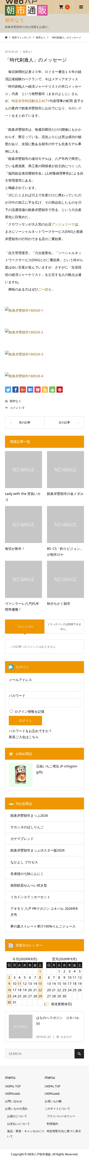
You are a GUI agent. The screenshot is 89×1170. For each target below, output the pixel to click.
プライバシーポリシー (61, 1116)
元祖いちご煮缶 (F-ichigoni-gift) (57, 769)
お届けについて (17, 1116)
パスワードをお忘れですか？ (30, 731)
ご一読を (45, 289)
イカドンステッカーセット (30, 897)
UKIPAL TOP (13, 1086)
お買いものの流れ (16, 1109)
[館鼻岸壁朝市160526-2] (24, 332)
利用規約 (52, 1124)
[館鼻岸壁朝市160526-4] (24, 376)
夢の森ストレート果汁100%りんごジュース (42, 926)
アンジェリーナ (63, 224)
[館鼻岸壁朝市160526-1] (24, 310)
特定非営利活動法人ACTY (31, 101)
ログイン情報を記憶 (29, 711)
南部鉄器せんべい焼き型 (28, 885)
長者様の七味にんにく (27, 873)
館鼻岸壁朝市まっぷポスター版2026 (37, 850)
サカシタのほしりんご (27, 827)
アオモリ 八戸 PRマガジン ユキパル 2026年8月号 (44, 911)
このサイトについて (57, 1109)
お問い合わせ (13, 1101)
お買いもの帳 (53, 1101)
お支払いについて (18, 1124)
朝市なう (28, 51)
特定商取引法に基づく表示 (64, 1131)
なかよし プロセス (24, 862)
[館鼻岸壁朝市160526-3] (24, 354)
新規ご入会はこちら (24, 737)
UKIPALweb (12, 1094)
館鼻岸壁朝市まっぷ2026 (29, 815)
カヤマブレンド (22, 838)
